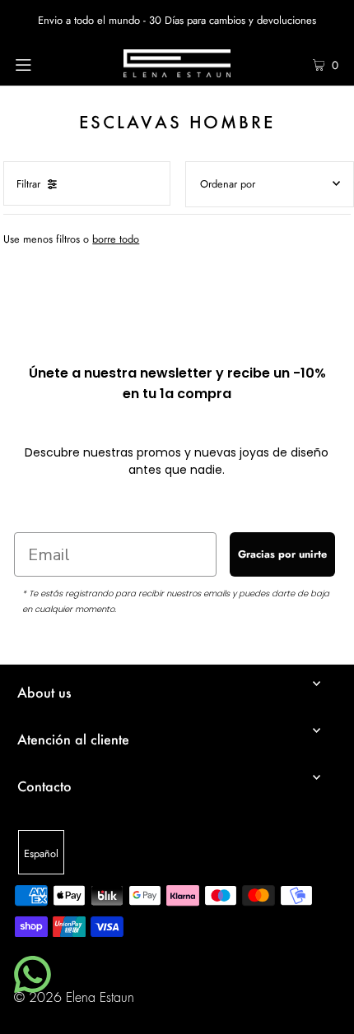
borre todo (115, 239)
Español (41, 853)
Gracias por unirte (282, 554)
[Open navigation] (47, 63)
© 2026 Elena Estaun (74, 997)
